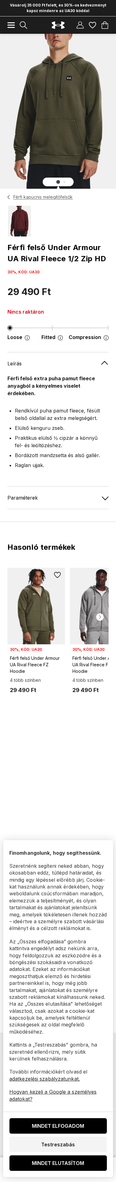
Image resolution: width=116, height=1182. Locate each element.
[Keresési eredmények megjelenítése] (23, 25)
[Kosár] (105, 25)
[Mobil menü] (11, 25)
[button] (58, 182)
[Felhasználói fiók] (80, 25)
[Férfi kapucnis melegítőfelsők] (8, 197)
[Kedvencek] (92, 25)
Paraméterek (22, 498)
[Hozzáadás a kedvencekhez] (57, 575)
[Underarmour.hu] (58, 25)
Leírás (14, 363)
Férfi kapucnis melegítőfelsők (43, 197)
